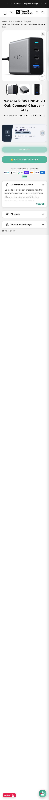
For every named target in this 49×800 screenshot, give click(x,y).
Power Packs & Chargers (20, 21)
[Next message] (41, 4)
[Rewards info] (42, 133)
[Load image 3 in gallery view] (36, 89)
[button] (5, 12)
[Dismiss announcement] (46, 4)
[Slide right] (46, 90)
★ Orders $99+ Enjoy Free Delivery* (24, 4)
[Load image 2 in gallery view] (24, 89)
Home (4, 21)
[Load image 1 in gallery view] (12, 89)
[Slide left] (3, 90)
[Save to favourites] (42, 77)
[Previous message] (7, 4)
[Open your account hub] (42, 793)
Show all (40, 204)
